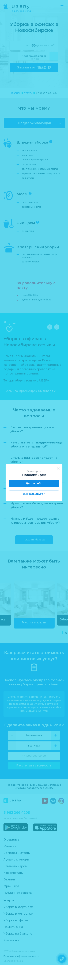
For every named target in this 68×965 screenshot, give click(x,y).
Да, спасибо (34, 483)
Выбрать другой (34, 493)
